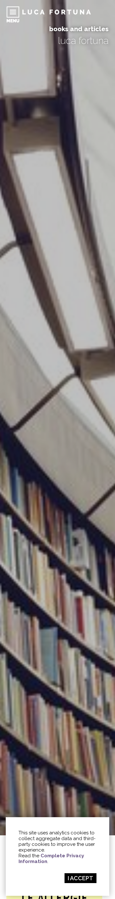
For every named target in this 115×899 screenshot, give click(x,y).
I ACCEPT (80, 878)
